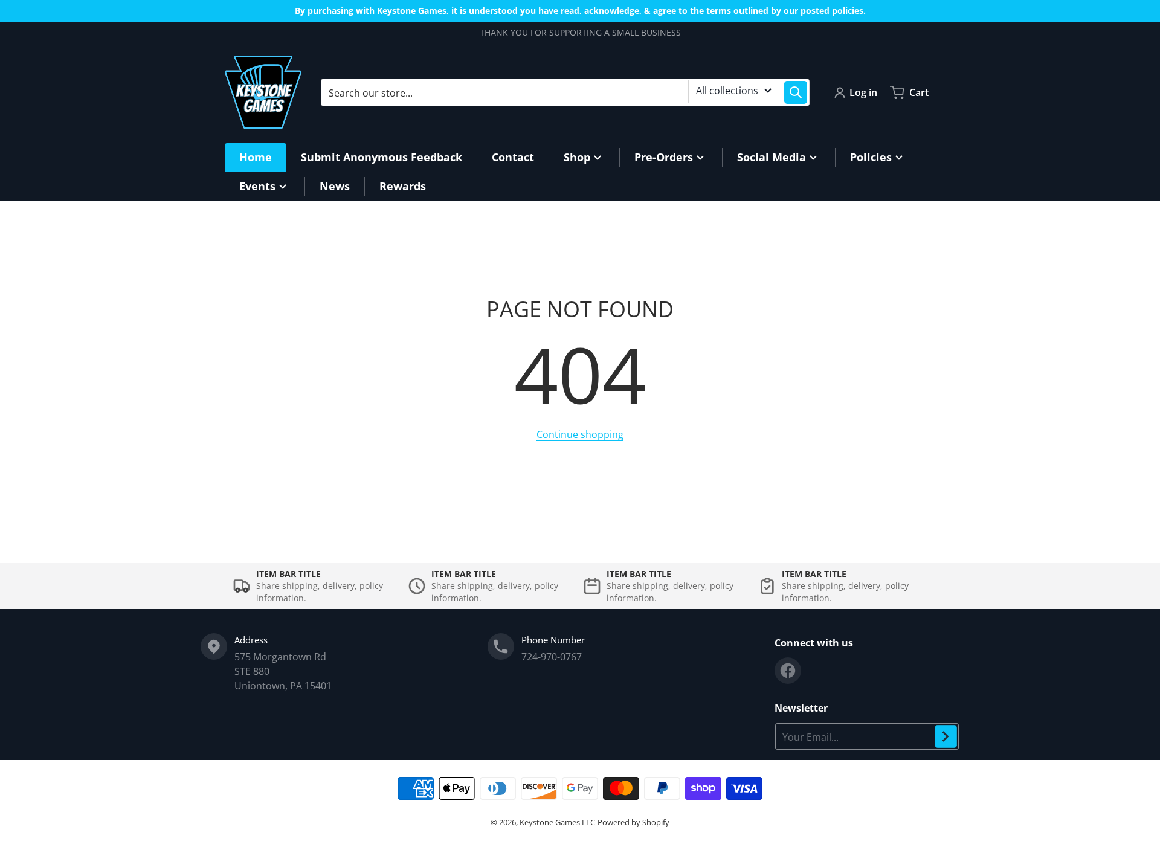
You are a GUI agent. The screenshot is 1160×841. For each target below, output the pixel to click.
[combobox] (565, 92)
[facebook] (788, 670)
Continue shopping (580, 434)
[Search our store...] (795, 92)
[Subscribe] (946, 736)
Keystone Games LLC (557, 822)
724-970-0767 (551, 656)
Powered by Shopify (633, 822)
